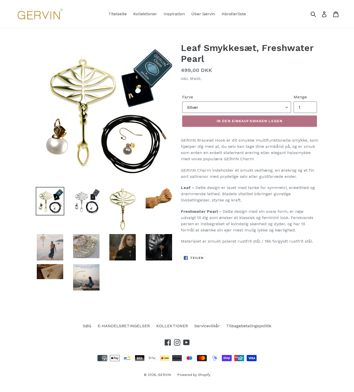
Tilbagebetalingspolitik (248, 325)
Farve (187, 97)
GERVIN (164, 375)
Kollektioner (145, 13)
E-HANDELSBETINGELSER (124, 325)
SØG (87, 325)
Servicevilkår (207, 325)
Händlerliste (234, 13)
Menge (300, 97)
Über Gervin (203, 13)
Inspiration (174, 13)
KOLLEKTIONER (172, 325)
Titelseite (117, 13)
